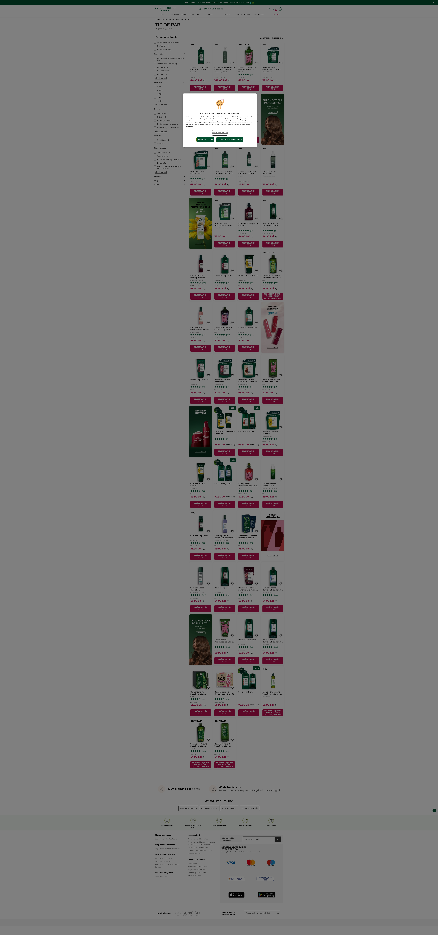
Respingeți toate (205, 139)
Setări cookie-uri (220, 133)
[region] (220, 120)
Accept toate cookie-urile (230, 139)
